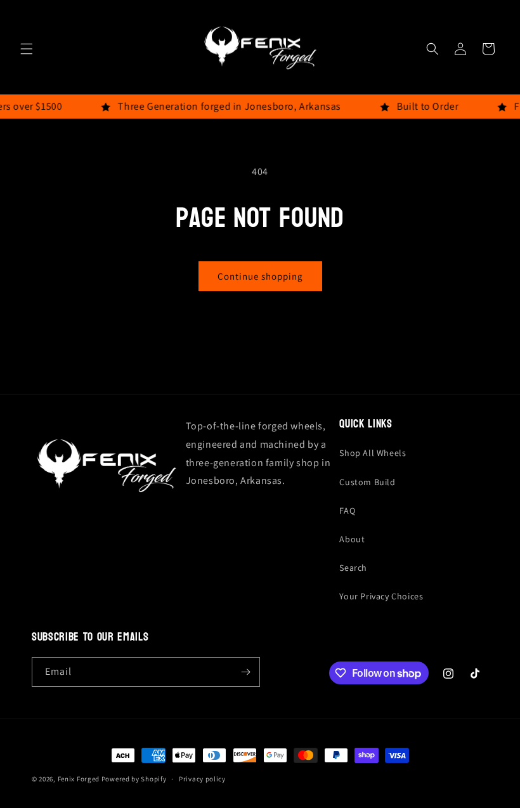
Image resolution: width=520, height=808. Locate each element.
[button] (27, 49)
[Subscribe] (245, 672)
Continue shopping (260, 276)
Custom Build (367, 482)
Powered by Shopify (134, 778)
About (352, 539)
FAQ (347, 510)
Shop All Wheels (372, 453)
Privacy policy (202, 778)
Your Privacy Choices (381, 596)
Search (353, 567)
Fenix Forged (79, 778)
